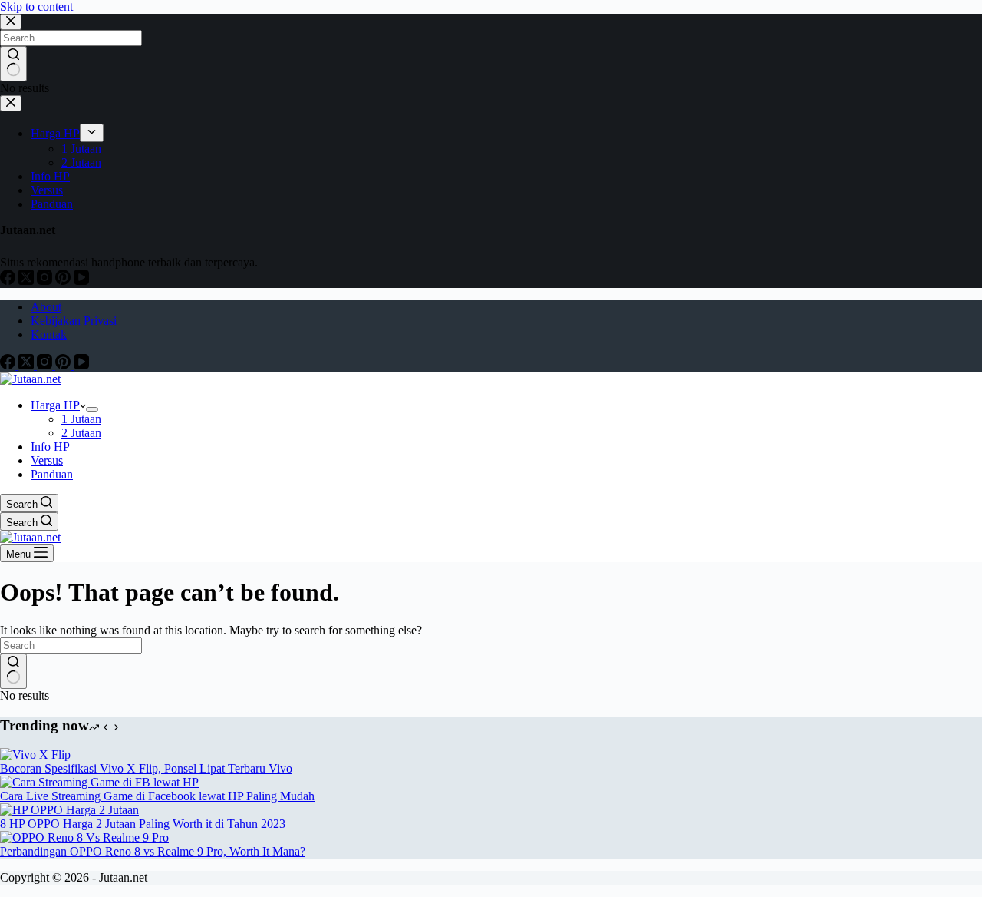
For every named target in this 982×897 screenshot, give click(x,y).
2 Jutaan (81, 432)
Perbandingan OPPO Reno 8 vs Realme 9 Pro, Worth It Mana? (152, 851)
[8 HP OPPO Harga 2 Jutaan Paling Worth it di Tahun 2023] (69, 809)
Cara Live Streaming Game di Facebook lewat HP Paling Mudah (157, 796)
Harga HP (55, 405)
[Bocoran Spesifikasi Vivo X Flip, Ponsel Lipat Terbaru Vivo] (35, 754)
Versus (47, 460)
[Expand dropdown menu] (92, 409)
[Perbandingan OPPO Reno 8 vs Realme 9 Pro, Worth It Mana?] (84, 837)
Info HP (50, 446)
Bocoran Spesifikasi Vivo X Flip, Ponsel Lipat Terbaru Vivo (146, 768)
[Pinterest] (64, 365)
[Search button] (13, 671)
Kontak (49, 334)
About (46, 306)
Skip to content (36, 6)
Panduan (52, 474)
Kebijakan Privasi (74, 320)
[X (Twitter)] (27, 365)
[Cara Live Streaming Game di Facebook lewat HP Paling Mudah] (99, 782)
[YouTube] (81, 365)
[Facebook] (9, 365)
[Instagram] (46, 365)
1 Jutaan (81, 418)
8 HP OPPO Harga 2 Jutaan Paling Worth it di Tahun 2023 (142, 823)
